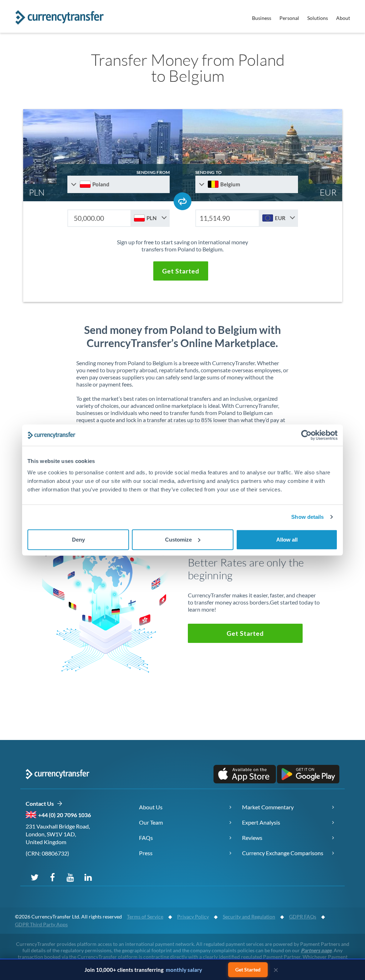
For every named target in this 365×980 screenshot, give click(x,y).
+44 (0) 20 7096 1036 (64, 814)
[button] (180, 271)
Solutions (317, 18)
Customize (178, 539)
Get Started (248, 969)
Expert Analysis (261, 822)
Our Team (151, 822)
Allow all (287, 539)
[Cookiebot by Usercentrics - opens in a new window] (306, 435)
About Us (151, 807)
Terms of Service (145, 917)
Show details (307, 517)
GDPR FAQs (302, 917)
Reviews (252, 837)
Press (146, 852)
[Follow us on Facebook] (52, 877)
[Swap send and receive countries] (182, 201)
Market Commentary (268, 807)
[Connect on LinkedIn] (88, 877)
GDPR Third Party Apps (41, 924)
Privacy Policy (193, 917)
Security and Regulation (249, 917)
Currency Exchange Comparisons (282, 852)
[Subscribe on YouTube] (70, 877)
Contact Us (41, 803)
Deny (78, 539)
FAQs (146, 837)
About (343, 18)
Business (261, 18)
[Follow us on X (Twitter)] (34, 877)
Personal (289, 18)
